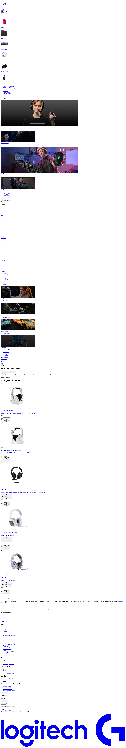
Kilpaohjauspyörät (7, 645)
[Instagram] (1, 617)
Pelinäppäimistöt (6, 643)
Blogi (4, 630)
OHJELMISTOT (4, 357)
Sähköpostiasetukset (7, 679)
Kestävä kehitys (6, 632)
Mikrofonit (5, 646)
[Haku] (2, 360)
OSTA (2, 11)
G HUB (4, 660)
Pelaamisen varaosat (7, 654)
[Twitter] (2, 617)
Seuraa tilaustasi (6, 672)
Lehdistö (5, 631)
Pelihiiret (5, 640)
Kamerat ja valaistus (7, 649)
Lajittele (2, 373)
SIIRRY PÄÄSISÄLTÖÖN (6, 1)
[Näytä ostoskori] (1, 365)
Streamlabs (5, 661)
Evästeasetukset (17, 711)
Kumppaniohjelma (7, 686)
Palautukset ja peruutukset (8, 673)
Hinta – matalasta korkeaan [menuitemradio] (38, 374)
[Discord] (6, 617)
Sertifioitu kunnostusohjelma (9, 635)
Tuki (1, 7)
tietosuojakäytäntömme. (50, 609)
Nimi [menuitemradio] (19, 374)
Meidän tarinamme (7, 626)
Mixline (4, 662)
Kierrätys (5, 634)
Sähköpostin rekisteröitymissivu (9, 678)
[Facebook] (3, 617)
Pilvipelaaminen (6, 650)
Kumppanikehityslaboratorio (9, 687)
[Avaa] (3, 365)
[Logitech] (2, 10)
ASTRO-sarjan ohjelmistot (8, 664)
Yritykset (5, 4)
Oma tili (4, 681)
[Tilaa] (14, 607)
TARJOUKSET (4, 359)
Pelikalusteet (5, 652)
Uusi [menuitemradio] (16, 374)
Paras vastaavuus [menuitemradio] (10, 374)
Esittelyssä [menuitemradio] (3, 374)
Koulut (4, 5)
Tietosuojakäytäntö (10, 711)
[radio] (1, 447)
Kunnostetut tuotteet (7, 653)
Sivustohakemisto (24, 711)
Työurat (4, 628)
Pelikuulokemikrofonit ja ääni (9, 644)
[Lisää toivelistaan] (2, 383)
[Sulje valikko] (1, 13)
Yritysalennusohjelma (7, 689)
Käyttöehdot (3, 711)
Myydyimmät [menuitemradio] (48, 374)
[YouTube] (5, 617)
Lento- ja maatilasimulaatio (8, 647)
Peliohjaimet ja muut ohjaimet (9, 651)
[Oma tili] (2, 364)
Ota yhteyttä (5, 670)
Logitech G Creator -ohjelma (9, 690)
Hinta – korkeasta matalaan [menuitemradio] (26, 374)
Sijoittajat (5, 629)
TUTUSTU (3, 200)
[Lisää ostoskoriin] (2, 419)
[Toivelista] (2, 362)
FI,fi (3, 9)
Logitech (5, 3)
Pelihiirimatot (6, 641)
